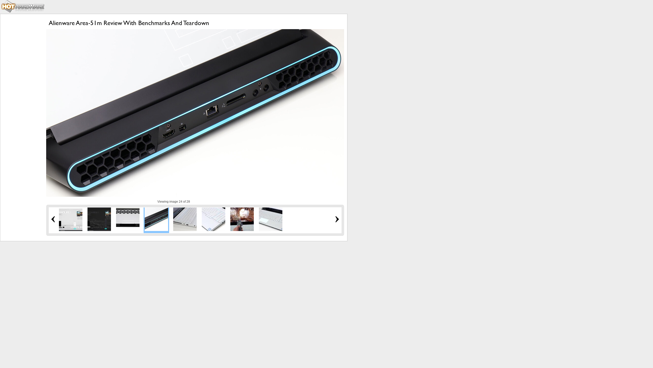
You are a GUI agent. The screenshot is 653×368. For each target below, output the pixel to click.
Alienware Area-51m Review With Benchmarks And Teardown (129, 23)
